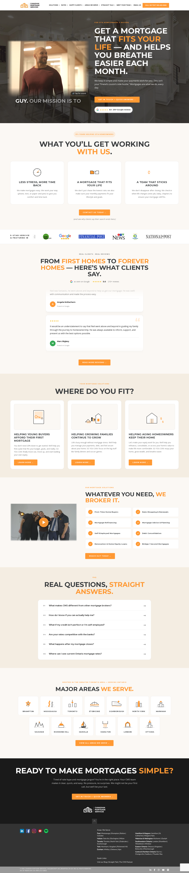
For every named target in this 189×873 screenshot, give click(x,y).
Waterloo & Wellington (144, 838)
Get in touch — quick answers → (117, 100)
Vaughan (112, 846)
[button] (48, 66)
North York (115, 841)
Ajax (119, 849)
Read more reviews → (94, 362)
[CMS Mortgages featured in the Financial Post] (57, 237)
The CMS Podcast (126, 862)
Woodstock (139, 844)
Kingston (158, 846)
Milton (122, 838)
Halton (99, 838)
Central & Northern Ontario (145, 852)
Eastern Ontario (141, 846)
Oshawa (114, 849)
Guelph (164, 838)
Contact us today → (94, 212)
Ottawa (151, 846)
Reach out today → (100, 556)
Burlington (114, 838)
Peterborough (149, 849)
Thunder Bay (158, 854)
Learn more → (26, 462)
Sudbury (148, 854)
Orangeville (139, 854)
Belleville (138, 849)
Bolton (122, 833)
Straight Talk (113, 862)
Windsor (148, 844)
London (155, 841)
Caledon (100, 836)
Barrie (158, 852)
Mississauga (105, 833)
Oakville (106, 838)
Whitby (107, 849)
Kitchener (156, 838)
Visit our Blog (102, 862)
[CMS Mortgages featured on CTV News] (84, 237)
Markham (104, 846)
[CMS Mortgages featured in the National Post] (123, 236)
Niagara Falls (150, 836)
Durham (100, 849)
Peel (98, 833)
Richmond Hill (122, 846)
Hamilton (154, 833)
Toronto (100, 841)
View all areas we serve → (94, 743)
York (98, 846)
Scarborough (102, 844)
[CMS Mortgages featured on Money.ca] (153, 236)
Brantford (163, 841)
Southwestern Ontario (143, 841)
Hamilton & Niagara (142, 833)
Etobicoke (123, 841)
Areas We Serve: (103, 830)
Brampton (115, 833)
